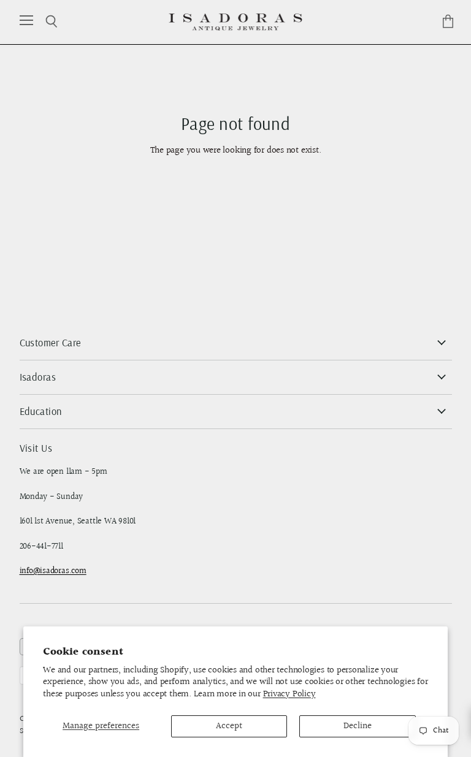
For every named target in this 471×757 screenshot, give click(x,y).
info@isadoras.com (53, 571)
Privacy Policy (289, 694)
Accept (229, 726)
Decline (357, 726)
